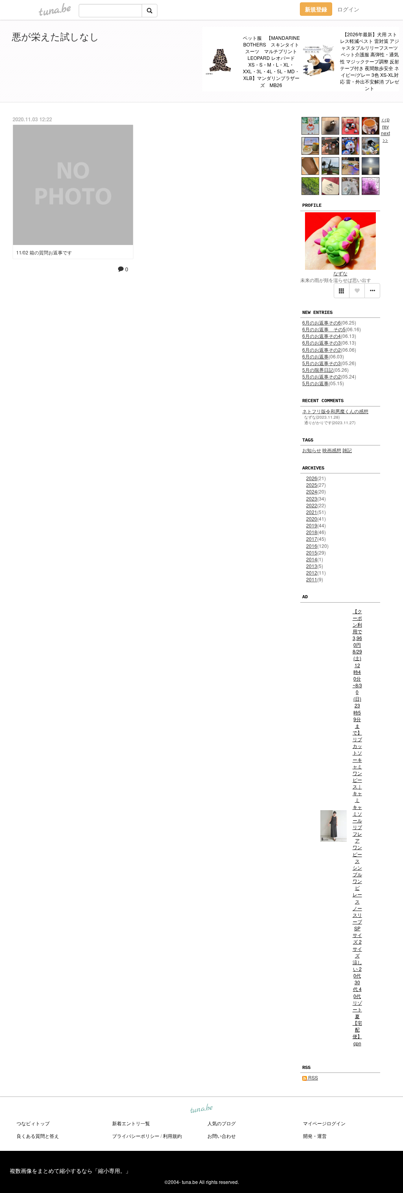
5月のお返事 (315, 383)
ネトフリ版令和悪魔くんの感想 (335, 411)
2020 (311, 518)
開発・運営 (315, 1135)
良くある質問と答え (38, 1135)
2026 (311, 478)
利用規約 (172, 1135)
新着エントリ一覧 (131, 1123)
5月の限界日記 (317, 369)
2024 (311, 491)
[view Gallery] (341, 290)
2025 (311, 484)
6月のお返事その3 (321, 342)
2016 (311, 545)
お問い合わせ (221, 1135)
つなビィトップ (33, 1123)
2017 (311, 538)
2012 (311, 572)
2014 (311, 559)
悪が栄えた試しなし (55, 36)
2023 (311, 498)
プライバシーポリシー (135, 1135)
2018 (311, 532)
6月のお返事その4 (321, 335)
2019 (311, 525)
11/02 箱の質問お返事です (44, 252)
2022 (311, 505)
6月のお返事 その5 (324, 329)
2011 (311, 579)
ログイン (348, 9)
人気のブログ (221, 1123)
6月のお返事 (315, 356)
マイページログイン (324, 1123)
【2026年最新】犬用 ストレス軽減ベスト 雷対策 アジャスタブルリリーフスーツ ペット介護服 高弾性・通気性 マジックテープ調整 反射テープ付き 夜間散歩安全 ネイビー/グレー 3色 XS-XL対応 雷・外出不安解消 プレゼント (369, 61)
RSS (312, 1077)
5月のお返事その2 (321, 376)
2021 (311, 511)
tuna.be (201, 1109)
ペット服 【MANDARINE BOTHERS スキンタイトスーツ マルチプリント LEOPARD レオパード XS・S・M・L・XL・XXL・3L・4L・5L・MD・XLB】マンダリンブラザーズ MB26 (272, 61)
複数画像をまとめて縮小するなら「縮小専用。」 (70, 1170)
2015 (311, 552)
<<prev (385, 122)
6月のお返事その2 (321, 349)
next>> (385, 136)
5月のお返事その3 (321, 363)
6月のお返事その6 (321, 322)
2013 (311, 565)
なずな (340, 273)
